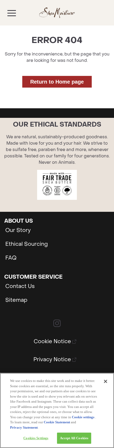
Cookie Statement (57, 422)
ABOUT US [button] (18, 221)
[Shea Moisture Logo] (57, 12)
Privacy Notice (52, 359)
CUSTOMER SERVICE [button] (33, 277)
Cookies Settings (35, 438)
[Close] (105, 381)
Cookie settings (83, 417)
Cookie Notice (52, 341)
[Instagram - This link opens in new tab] (57, 323)
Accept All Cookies (74, 438)
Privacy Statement (24, 427)
